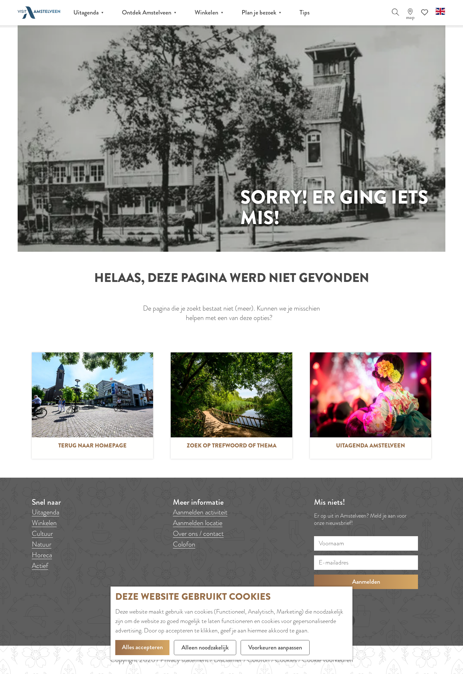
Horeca (42, 555)
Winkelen (44, 523)
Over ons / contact (198, 533)
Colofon (184, 544)
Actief (40, 565)
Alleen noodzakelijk (205, 647)
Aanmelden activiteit (200, 512)
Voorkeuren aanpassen (275, 647)
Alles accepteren (142, 647)
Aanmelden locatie (197, 523)
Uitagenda (45, 512)
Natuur (41, 544)
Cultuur (42, 533)
